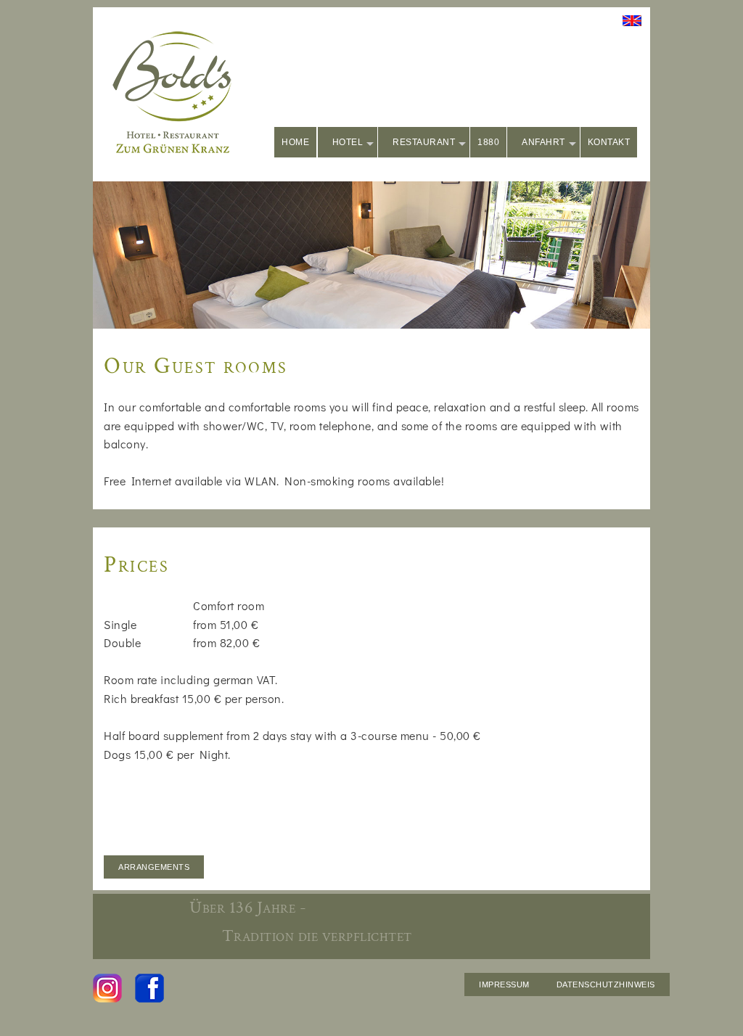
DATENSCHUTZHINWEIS (606, 984)
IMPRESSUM (504, 984)
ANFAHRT (543, 142)
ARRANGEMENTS (153, 867)
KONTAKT (609, 142)
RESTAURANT (424, 142)
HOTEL (348, 142)
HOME (295, 142)
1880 (488, 142)
